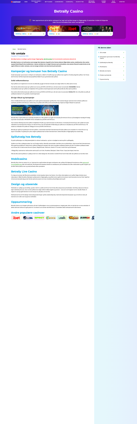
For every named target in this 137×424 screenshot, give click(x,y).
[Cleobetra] (43, 34)
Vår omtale (103, 52)
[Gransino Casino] (111, 34)
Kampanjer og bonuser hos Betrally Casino (110, 57)
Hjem (14, 49)
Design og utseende (105, 75)
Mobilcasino (103, 66)
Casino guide (103, 1)
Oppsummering (104, 79)
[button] (0, 217)
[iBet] (77, 34)
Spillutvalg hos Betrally (106, 62)
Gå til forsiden (48, 59)
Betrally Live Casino (105, 71)
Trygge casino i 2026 (36, 1)
